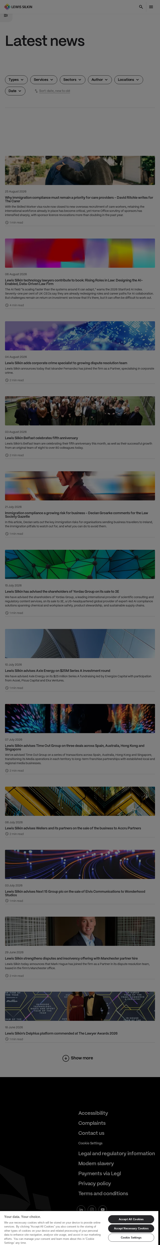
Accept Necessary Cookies (131, 1228)
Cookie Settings (131, 1237)
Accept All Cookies (131, 1219)
